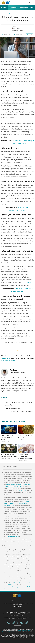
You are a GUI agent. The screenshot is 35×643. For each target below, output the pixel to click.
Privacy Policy (8, 612)
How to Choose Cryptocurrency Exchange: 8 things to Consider (25, 456)
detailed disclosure (17, 486)
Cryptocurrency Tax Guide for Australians (19, 411)
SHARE (30, 34)
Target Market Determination (8, 631)
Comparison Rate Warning (12, 536)
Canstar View (21, 600)
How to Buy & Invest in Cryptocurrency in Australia (8, 437)
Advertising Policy (17, 613)
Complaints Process (21, 618)
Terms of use (15, 612)
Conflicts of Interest (27, 613)
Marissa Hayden (6, 358)
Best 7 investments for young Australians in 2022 (9, 455)
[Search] (33, 2)
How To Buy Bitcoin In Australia (25, 436)
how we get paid (22, 490)
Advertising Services (27, 617)
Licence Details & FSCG (25, 612)
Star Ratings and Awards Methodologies (12, 617)
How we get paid (7, 613)
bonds (29, 282)
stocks (24, 282)
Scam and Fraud (15, 615)
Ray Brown (17, 28)
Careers (22, 615)
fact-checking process (8, 360)
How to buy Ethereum (12, 408)
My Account (14, 600)
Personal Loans (24, 7)
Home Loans (14, 7)
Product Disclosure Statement (24, 630)
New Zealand (12, 618)
